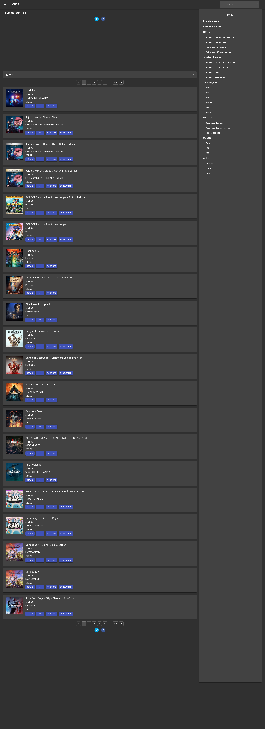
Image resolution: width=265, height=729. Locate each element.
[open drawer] (5, 4)
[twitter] (96, 19)
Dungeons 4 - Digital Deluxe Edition (45, 544)
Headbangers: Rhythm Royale (42, 518)
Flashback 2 (32, 251)
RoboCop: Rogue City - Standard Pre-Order (50, 598)
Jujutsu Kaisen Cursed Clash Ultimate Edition (51, 170)
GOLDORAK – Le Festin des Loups (45, 224)
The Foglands (33, 464)
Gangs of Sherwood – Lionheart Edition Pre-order (54, 357)
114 (115, 82)
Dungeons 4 (32, 571)
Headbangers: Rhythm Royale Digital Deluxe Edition (55, 491)
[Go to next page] (121, 82)
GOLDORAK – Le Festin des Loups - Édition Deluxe (55, 197)
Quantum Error (34, 411)
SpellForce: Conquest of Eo (41, 384)
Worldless (31, 90)
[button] (100, 74)
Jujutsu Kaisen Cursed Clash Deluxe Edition (50, 144)
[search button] (258, 4)
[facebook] (103, 19)
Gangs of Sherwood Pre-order (43, 331)
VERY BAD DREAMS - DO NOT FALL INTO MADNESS (56, 437)
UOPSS (14, 4)
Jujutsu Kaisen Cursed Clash (41, 117)
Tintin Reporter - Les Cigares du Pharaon (49, 277)
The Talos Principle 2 (37, 304)
